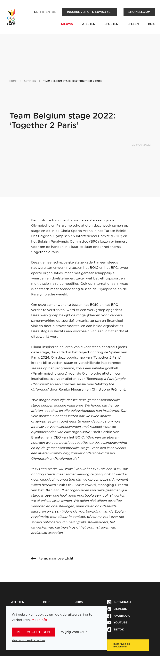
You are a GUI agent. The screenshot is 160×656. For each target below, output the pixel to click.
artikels (30, 81)
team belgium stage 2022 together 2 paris (72, 81)
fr (42, 12)
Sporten (111, 24)
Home (13, 81)
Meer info (39, 620)
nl (36, 12)
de (54, 12)
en (48, 12)
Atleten (88, 24)
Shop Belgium (139, 12)
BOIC (151, 24)
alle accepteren (33, 632)
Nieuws (67, 24)
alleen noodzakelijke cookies (28, 640)
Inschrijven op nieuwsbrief (89, 12)
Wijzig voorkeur (74, 632)
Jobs (79, 602)
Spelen (133, 24)
